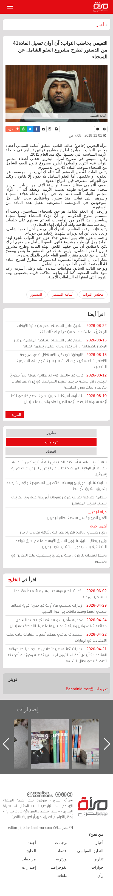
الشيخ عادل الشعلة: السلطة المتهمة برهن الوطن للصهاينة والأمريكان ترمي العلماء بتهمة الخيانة (60, 343)
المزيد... (14, 414)
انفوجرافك (58, 867)
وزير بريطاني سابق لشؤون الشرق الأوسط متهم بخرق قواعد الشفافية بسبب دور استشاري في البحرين (61, 543)
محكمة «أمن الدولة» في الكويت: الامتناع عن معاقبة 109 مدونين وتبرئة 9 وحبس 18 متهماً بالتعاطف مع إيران (58, 623)
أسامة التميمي (63, 294)
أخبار (100, 24)
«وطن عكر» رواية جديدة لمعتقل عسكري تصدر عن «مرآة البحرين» (39, 735)
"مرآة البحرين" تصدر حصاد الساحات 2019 (80, 732)
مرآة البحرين (102, 7)
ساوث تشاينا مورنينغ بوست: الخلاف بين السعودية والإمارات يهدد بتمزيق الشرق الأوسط (56, 485)
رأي (100, 875)
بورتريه (61, 859)
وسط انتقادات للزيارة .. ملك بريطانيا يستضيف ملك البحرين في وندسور (59, 558)
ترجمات (51, 442)
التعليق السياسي (90, 851)
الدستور (36, 294)
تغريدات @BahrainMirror (87, 689)
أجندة (31, 842)
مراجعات (28, 859)
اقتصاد (51, 451)
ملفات (62, 875)
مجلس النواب (93, 294)
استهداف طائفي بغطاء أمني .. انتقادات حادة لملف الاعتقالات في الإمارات (56, 637)
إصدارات (27, 709)
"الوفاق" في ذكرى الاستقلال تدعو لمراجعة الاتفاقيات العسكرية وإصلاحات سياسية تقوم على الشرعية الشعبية (61, 360)
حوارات (97, 867)
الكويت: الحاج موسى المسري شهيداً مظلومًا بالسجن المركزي (60, 594)
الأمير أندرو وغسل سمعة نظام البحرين (77, 514)
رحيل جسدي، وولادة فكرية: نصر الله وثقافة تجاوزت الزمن (63, 529)
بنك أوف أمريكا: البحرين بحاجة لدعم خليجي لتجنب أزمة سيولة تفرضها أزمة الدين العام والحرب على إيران (57, 398)
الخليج (14, 579)
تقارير (51, 432)
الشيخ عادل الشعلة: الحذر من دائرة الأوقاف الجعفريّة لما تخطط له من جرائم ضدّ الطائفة (62, 328)
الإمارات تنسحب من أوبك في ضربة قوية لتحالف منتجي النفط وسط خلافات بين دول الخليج (59, 608)
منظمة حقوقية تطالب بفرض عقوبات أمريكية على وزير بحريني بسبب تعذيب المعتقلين (59, 500)
